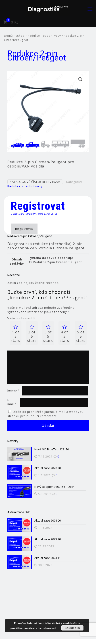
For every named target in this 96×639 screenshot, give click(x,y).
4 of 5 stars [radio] (64, 336)
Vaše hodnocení (21, 318)
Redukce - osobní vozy (44, 36)
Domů (8, 36)
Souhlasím (72, 628)
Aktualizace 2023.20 (47, 539)
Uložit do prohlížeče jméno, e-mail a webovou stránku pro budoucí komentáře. (45, 414)
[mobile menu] (90, 9)
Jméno (13, 390)
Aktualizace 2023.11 (47, 558)
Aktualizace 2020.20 (47, 468)
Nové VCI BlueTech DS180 (51, 449)
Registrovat (24, 229)
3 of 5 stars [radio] (48, 336)
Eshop (20, 36)
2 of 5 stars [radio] (32, 336)
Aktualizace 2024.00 (47, 520)
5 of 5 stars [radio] (81, 336)
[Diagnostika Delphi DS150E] (48, 9)
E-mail (12, 402)
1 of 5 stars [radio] (15, 336)
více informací (46, 628)
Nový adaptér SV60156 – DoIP (54, 487)
